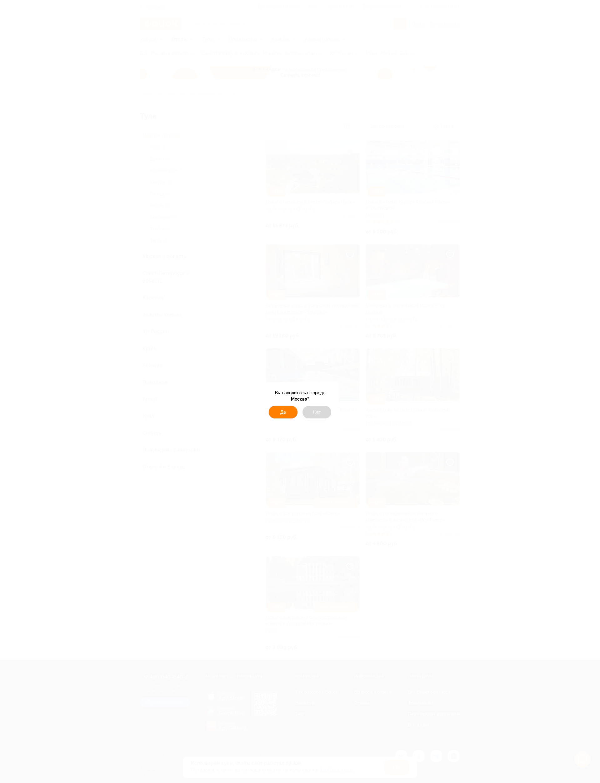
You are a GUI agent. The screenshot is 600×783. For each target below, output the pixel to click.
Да (283, 412)
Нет (317, 412)
